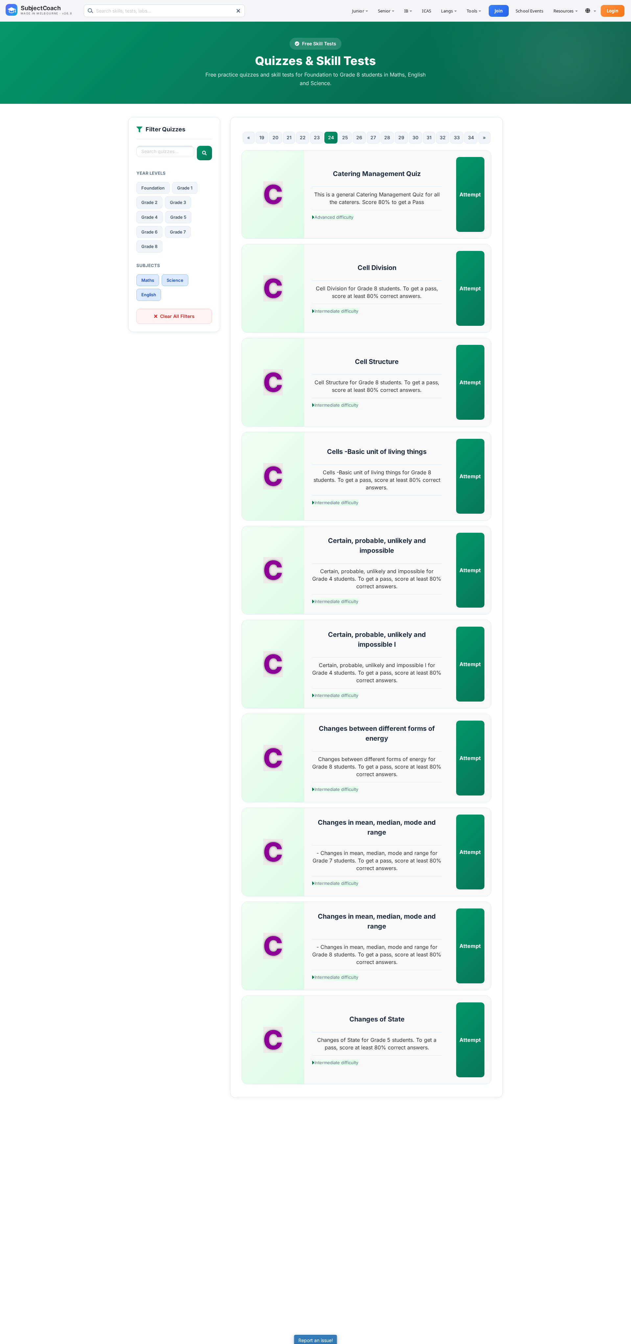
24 (331, 137)
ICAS (426, 11)
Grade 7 (178, 232)
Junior (358, 11)
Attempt (470, 194)
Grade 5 (178, 217)
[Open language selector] (590, 10)
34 (471, 137)
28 (387, 137)
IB (406, 11)
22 (303, 137)
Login (613, 11)
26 (359, 137)
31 (429, 137)
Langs (447, 11)
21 (289, 137)
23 (317, 137)
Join (499, 11)
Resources (563, 11)
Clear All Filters (177, 316)
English (148, 294)
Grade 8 (149, 246)
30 (415, 137)
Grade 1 (185, 187)
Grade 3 (178, 202)
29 (401, 137)
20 (275, 137)
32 (443, 137)
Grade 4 (149, 217)
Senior (384, 11)
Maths (147, 280)
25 (345, 137)
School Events (529, 11)
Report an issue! (315, 1340)
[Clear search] (238, 11)
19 (261, 137)
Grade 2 (149, 202)
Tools (472, 11)
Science (175, 280)
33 (457, 137)
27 (373, 137)
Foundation (153, 187)
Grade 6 (149, 232)
